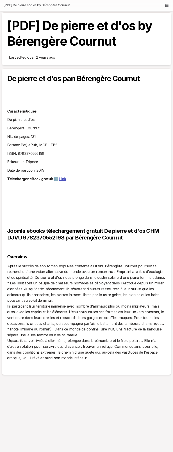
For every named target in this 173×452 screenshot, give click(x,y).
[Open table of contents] (166, 5)
